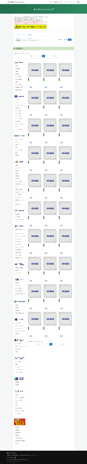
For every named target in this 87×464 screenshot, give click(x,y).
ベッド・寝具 (18, 116)
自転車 (16, 394)
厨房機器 (17, 430)
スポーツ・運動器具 (19, 397)
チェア (16, 142)
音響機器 (17, 384)
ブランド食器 (18, 361)
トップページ (17, 34)
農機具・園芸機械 (19, 267)
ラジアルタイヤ (18, 323)
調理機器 (17, 176)
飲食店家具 (17, 214)
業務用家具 (17, 432)
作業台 (16, 305)
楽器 (16, 402)
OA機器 (17, 155)
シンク (16, 186)
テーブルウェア (18, 197)
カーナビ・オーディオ (20, 331)
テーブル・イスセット (20, 105)
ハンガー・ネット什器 (20, 236)
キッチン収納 (18, 113)
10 (40, 56)
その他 (16, 443)
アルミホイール (18, 328)
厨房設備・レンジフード (20, 200)
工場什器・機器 (18, 438)
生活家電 (17, 74)
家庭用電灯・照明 (19, 87)
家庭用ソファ (18, 108)
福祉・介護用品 (18, 408)
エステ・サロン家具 (19, 219)
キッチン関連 (18, 76)
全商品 (65, 39)
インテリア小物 (18, 118)
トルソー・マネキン (19, 247)
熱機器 (16, 173)
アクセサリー (18, 367)
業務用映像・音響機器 (20, 440)
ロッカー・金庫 (18, 150)
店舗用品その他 (18, 257)
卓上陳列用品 (18, 249)
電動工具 (17, 283)
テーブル (17, 100)
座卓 (16, 126)
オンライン (66, 2)
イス (16, 102)
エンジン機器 (18, 288)
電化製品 (17, 427)
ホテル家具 (17, 216)
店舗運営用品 (18, 252)
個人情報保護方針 (15, 455)
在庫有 (60, 39)
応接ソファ (17, 144)
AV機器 (16, 71)
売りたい (51, 2)
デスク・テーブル (19, 139)
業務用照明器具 (18, 90)
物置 (16, 152)
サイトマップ (34, 455)
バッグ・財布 (18, 369)
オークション (72, 2)
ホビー (16, 405)
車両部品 (17, 333)
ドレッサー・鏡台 (19, 124)
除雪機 (16, 270)
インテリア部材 (18, 129)
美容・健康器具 (18, 79)
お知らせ (61, 2)
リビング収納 (18, 110)
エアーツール (18, 285)
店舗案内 (56, 2)
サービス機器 (18, 194)
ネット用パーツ (18, 239)
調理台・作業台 (18, 189)
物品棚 (16, 307)
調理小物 (17, 178)
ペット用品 (17, 413)
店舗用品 (30, 34)
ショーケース (18, 168)
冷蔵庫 (16, 66)
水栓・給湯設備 (18, 291)
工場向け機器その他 (19, 313)
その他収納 (17, 121)
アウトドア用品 (18, 400)
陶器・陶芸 (17, 349)
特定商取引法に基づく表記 (25, 455)
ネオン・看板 (18, 255)
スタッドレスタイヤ (19, 325)
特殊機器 (17, 310)
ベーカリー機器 (18, 181)
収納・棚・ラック (19, 192)
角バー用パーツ (18, 241)
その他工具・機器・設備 (20, 294)
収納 (16, 147)
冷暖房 (16, 82)
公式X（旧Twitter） (11, 457)
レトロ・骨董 (18, 343)
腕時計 (16, 364)
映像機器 (17, 382)
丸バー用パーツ (18, 244)
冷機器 (16, 165)
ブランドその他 (18, 372)
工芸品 (16, 351)
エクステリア (18, 273)
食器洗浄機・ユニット (20, 184)
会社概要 (8, 455)
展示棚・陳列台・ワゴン (20, 230)
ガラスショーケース (19, 233)
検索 (70, 39)
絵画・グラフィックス (20, 346)
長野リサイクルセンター (18, 2)
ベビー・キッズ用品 (19, 411)
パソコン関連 (18, 84)
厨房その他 (17, 204)
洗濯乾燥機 (17, 68)
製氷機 (16, 170)
